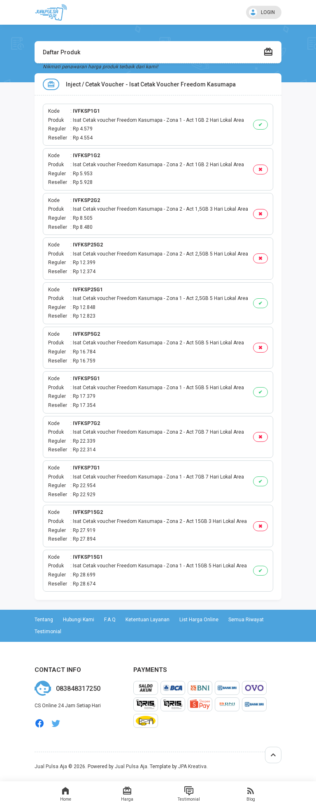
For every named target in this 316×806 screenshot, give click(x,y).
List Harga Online (198, 620)
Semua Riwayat (246, 620)
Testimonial (189, 799)
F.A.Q (110, 620)
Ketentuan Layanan (147, 620)
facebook (39, 723)
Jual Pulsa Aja (51, 766)
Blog (250, 799)
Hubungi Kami (78, 620)
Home (65, 799)
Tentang (44, 620)
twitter (56, 723)
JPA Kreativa (192, 766)
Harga (127, 799)
